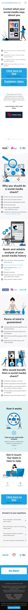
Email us (20, 485)
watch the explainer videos (13, 214)
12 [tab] (22, 140)
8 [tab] (16, 140)
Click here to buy (14, 73)
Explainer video (14, 82)
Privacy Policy (9, 594)
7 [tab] (14, 140)
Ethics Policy (18, 597)
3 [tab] (8, 140)
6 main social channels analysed (13, 265)
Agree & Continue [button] (14, 607)
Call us (8, 485)
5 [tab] (11, 140)
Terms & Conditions (18, 594)
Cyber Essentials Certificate (14, 598)
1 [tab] (5, 140)
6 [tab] (13, 140)
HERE (21, 440)
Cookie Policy (8, 595)
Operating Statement (18, 595)
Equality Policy (10, 597)
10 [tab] (19, 140)
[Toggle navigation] (25, 3)
